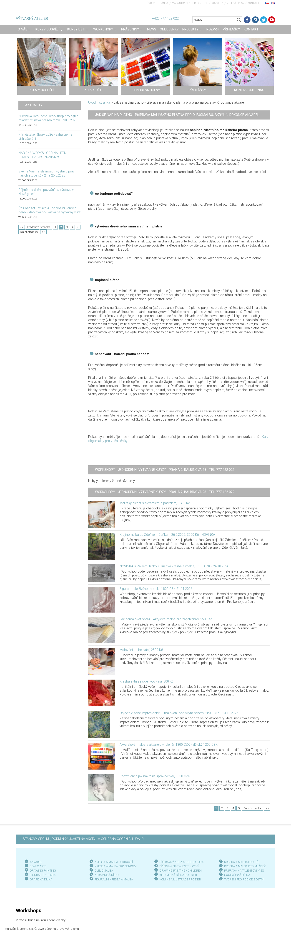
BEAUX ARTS (38, 866)
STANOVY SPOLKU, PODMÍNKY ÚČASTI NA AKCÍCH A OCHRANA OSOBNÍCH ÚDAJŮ (83, 839)
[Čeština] (267, 3)
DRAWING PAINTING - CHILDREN (180, 870)
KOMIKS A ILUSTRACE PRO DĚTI (180, 879)
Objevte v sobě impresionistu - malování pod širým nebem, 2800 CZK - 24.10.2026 (179, 713)
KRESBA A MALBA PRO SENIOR (115, 866)
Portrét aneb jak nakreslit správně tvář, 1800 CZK (155, 776)
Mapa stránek (181, 3)
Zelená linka (235, 3)
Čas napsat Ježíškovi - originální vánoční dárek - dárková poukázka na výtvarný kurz (49, 210)
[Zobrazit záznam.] (101, 514)
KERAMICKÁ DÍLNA (107, 875)
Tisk (205, 3)
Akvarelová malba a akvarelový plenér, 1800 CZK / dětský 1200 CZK (169, 745)
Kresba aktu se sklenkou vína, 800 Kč (146, 681)
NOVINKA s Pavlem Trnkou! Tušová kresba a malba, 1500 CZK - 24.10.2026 (174, 566)
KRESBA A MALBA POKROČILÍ (114, 862)
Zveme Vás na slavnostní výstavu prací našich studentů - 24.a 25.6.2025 (46, 173)
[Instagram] (255, 19)
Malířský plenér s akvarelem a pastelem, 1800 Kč (155, 503)
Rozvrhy (217, 3)
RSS (196, 3)
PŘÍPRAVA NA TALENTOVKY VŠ (179, 866)
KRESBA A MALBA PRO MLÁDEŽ (245, 866)
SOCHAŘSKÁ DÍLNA (237, 875)
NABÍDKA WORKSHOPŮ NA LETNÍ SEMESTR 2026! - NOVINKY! (42, 155)
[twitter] (263, 19)
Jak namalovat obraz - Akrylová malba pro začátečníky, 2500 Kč (166, 619)
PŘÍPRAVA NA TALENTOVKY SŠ (244, 870)
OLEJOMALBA (104, 870)
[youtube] (271, 19)
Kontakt (253, 3)
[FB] (247, 19)
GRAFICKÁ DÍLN (40, 879)
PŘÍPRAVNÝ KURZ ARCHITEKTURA (181, 862)
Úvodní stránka (157, 3)
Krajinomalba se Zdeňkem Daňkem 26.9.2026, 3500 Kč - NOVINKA (167, 535)
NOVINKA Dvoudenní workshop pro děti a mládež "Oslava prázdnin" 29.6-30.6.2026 (48, 118)
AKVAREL (36, 862)
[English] (273, 3)
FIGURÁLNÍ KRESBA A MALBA (114, 879)
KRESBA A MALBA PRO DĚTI (242, 862)
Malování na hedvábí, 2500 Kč (141, 650)
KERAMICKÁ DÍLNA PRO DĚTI (178, 875)
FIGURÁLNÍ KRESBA (42, 875)
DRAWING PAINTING (43, 870)
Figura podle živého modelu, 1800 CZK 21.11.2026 (156, 589)
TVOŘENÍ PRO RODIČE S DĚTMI (244, 879)
